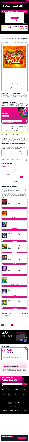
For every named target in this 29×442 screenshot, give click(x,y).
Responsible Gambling (17, 394)
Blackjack (9, 394)
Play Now (23, 26)
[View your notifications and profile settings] (27, 179)
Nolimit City (9, 403)
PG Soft (9, 401)
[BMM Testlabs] (18, 89)
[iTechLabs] (10, 89)
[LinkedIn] (15, 402)
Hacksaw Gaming (10, 402)
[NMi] (21, 89)
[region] (14, 175)
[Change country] (24, 0)
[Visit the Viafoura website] (26, 327)
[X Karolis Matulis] (12, 352)
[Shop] (22, 0)
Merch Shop (16, 401)
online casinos (20, 195)
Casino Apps (2, 396)
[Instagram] (16, 402)
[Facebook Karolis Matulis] (11, 352)
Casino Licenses (3, 401)
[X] (18, 402)
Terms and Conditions (25, 406)
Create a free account (14, 17)
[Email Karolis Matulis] (7, 352)
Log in (23, 313)
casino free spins (9, 41)
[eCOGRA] (8, 89)
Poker (8, 396)
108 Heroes (8, 195)
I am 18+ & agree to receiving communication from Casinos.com (8, 122)
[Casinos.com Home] (14, 0)
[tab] (3, 318)
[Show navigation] (0, 0)
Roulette (9, 395)
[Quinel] (13, 89)
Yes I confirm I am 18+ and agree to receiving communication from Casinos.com (9, 385)
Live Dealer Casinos (3, 395)
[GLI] (16, 89)
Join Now (24, 383)
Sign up (26, 313)
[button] (11, 171)
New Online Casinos (3, 393)
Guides (15, 395)
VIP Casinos (2, 394)
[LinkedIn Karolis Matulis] (8, 352)
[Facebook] (19, 402)
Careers (15, 393)
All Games (9, 393)
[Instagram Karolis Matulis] (10, 352)
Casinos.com (4, 368)
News (15, 396)
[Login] (25, 0)
